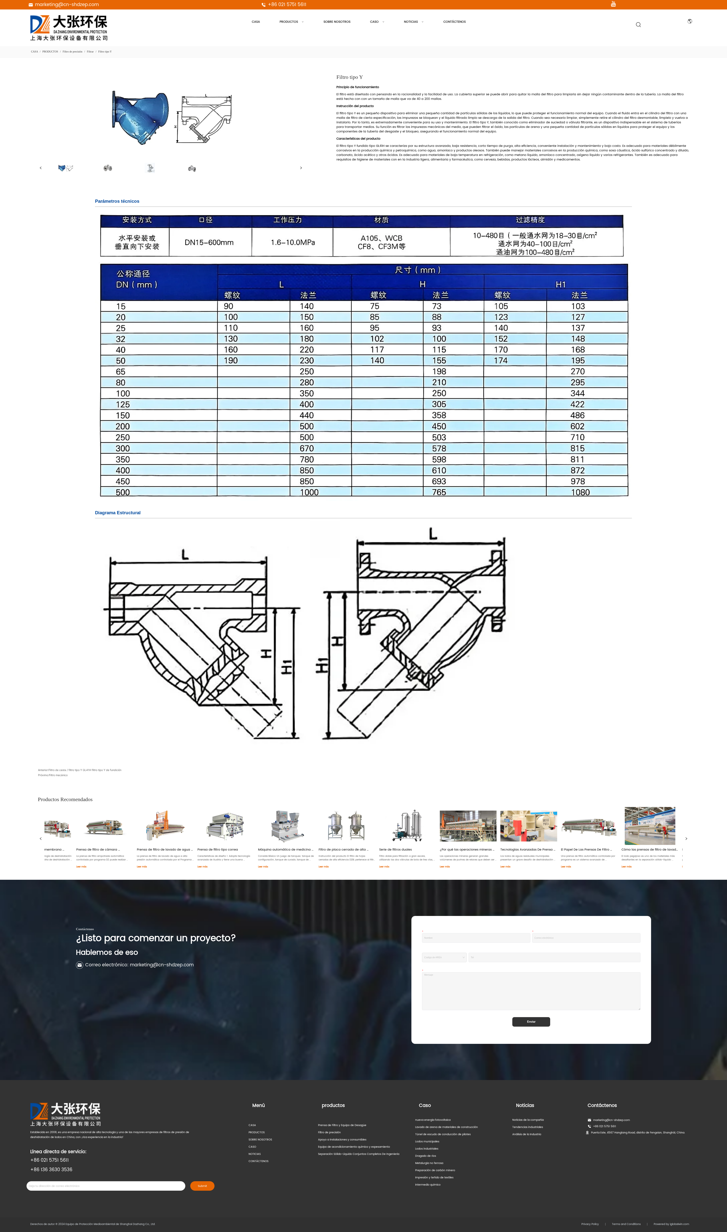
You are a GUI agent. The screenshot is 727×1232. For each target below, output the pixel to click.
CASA (256, 21)
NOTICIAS (411, 21)
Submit (202, 1186)
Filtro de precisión (72, 51)
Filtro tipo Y (105, 51)
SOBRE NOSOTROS (337, 21)
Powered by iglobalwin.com (671, 1224)
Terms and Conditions (626, 1224)
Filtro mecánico (58, 775)
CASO (374, 21)
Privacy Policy (590, 1224)
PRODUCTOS (289, 21)
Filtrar (90, 51)
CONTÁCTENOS (454, 21)
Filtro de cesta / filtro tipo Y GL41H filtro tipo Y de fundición (84, 770)
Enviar (531, 1021)
